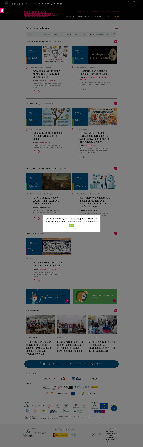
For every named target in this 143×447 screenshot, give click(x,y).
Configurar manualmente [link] (71, 228)
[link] (2, 10)
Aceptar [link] (71, 225)
